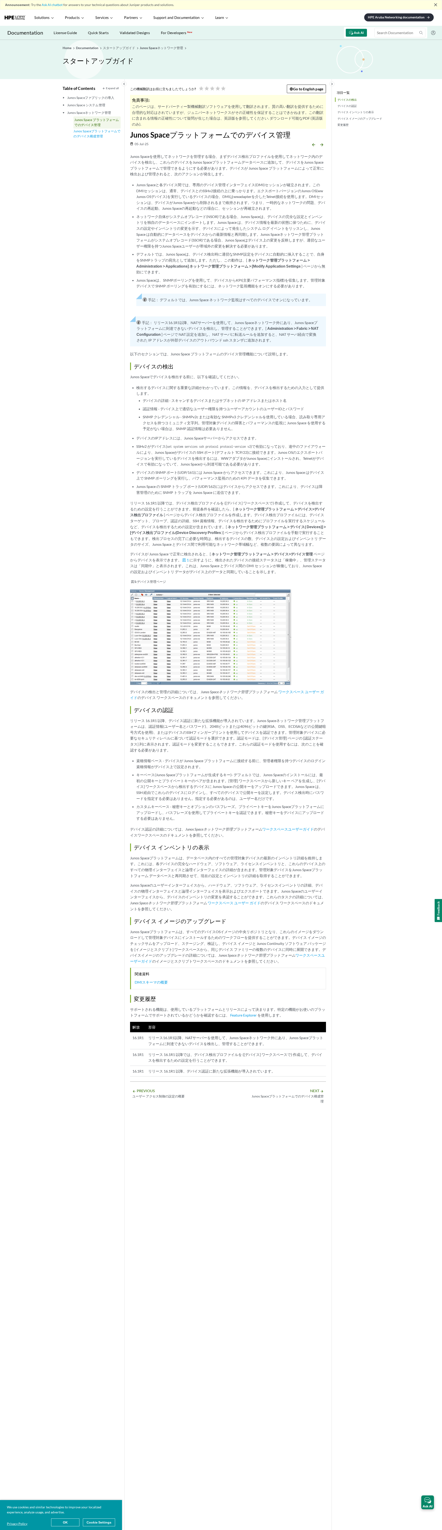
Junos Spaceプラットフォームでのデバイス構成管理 (96, 133)
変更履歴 (343, 125)
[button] (427, 1502)
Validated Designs (135, 32)
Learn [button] (219, 18)
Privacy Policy (17, 1523)
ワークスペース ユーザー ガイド (234, 903)
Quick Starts (98, 32)
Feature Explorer (243, 1015)
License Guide (65, 32)
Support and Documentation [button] (176, 18)
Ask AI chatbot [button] (52, 5)
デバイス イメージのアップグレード (359, 118)
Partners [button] (131, 18)
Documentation (25, 32)
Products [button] (72, 18)
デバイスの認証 (347, 106)
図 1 (185, 560)
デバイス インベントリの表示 (355, 112)
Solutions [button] (41, 18)
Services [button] (102, 18)
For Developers (176, 32)
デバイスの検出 (347, 99)
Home (67, 48)
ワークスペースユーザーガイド (288, 829)
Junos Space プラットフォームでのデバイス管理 (96, 122)
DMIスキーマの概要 (151, 982)
